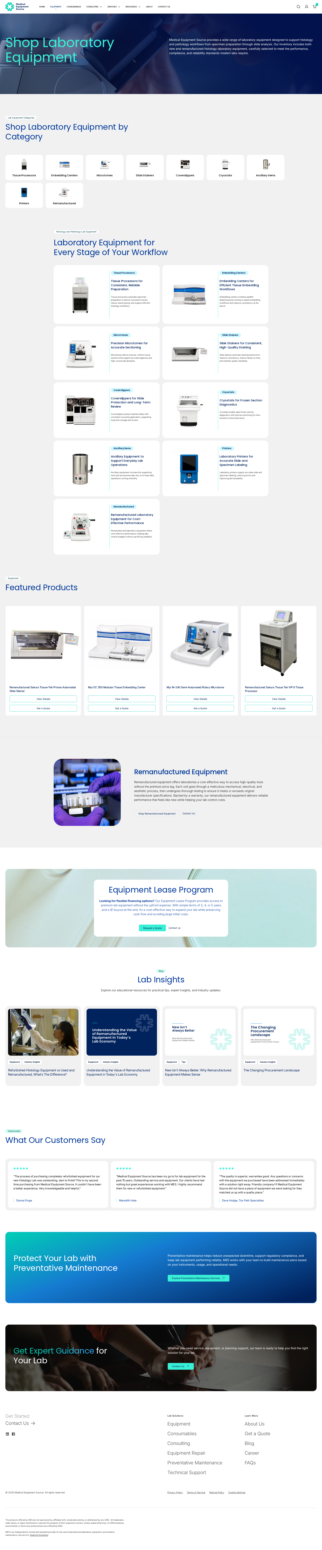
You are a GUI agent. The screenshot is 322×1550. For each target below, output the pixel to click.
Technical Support (186, 1472)
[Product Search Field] (299, 7)
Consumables (182, 1433)
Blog (249, 1443)
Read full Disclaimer (39, 1535)
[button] (94, 7)
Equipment (178, 1424)
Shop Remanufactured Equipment (157, 813)
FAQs (250, 1463)
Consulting (178, 1443)
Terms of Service (196, 1492)
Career (252, 1453)
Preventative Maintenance (194, 1463)
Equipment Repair (186, 1453)
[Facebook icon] (13, 1434)
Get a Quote (257, 1433)
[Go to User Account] (307, 7)
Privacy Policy (175, 1492)
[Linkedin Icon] (7, 1434)
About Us (254, 1424)
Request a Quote (152, 927)
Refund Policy (216, 1492)
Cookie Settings (236, 1492)
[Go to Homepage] (17, 6)
